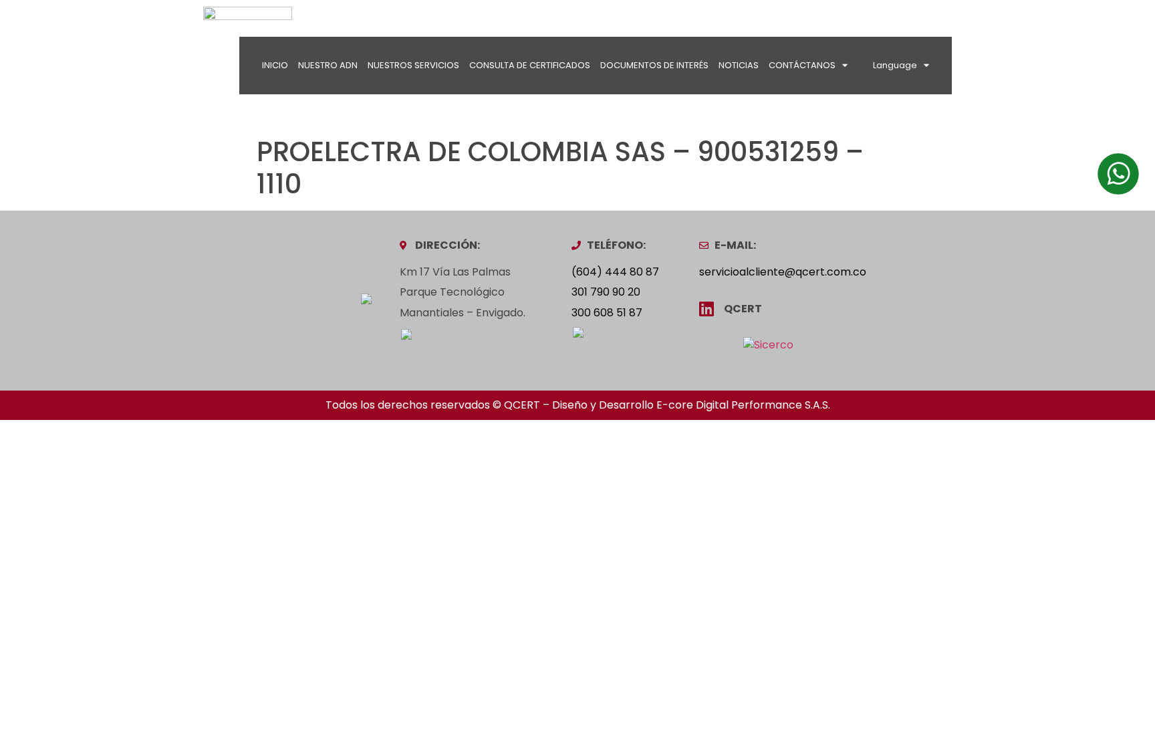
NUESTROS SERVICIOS (413, 65)
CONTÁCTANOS (802, 65)
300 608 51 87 (606, 312)
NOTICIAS (739, 65)
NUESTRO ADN (328, 65)
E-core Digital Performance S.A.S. (743, 405)
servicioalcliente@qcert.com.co (782, 272)
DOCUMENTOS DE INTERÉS (654, 65)
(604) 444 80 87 (615, 272)
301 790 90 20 (605, 292)
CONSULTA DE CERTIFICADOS (529, 65)
